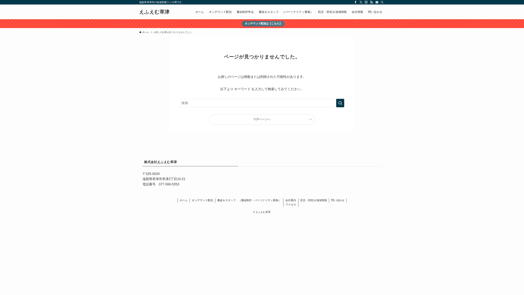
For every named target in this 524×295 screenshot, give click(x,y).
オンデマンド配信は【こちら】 (263, 23)
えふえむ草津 (154, 11)
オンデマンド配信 (202, 200)
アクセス (291, 204)
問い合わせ (337, 200)
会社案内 (290, 200)
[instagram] (366, 2)
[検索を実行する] (340, 103)
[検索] (382, 2)
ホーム (183, 200)
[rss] (371, 2)
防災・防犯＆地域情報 (313, 200)
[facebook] (355, 2)
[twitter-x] (361, 2)
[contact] (376, 2)
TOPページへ (262, 119)
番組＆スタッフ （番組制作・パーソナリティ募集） (249, 200)
